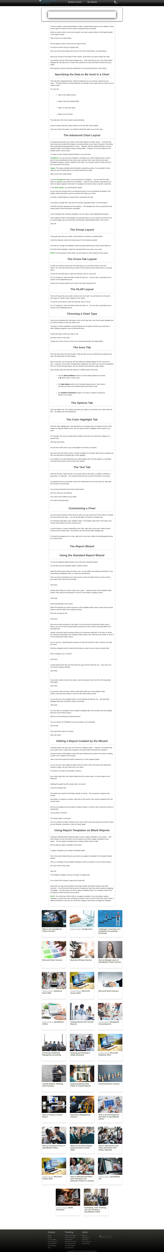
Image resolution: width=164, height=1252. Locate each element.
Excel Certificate (69, 1247)
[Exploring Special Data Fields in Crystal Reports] (82, 1093)
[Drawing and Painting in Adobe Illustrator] (82, 1062)
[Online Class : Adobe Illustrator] (68, 1217)
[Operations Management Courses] (82, 1124)
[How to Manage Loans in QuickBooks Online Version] (110, 969)
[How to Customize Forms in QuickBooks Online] (54, 1155)
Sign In (50, 1235)
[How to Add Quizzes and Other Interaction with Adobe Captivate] (110, 1155)
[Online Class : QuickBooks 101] (110, 1186)
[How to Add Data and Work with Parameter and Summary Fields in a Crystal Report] (82, 1186)
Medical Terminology (70, 1235)
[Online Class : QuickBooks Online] (54, 1031)
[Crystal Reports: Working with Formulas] (54, 1093)
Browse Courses (74, 2)
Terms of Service (86, 1241)
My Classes (92, 2)
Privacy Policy (85, 1243)
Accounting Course (70, 1237)
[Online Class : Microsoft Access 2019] (82, 1000)
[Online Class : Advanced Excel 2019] (54, 1000)
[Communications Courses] (110, 1093)
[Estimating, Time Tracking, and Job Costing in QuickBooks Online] (96, 1217)
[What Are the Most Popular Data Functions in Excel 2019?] (82, 1155)
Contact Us (85, 1239)
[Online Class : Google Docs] (82, 938)
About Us (84, 1235)
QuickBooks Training (70, 1241)
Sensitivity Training (70, 1245)
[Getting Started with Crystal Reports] (82, 1031)
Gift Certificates (52, 1245)
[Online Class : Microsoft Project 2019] (54, 1186)
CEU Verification (52, 1243)
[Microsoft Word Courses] (110, 1000)
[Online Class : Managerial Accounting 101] (110, 1031)
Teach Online (85, 1237)
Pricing (50, 1237)
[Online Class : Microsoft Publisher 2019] (110, 1062)
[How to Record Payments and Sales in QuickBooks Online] (110, 1124)
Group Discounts (52, 1241)
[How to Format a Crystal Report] (54, 1124)
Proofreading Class (70, 1243)
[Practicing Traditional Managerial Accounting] (54, 1062)
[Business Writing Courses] (82, 969)
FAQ (49, 1247)
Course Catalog (52, 1239)
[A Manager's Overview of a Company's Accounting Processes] (110, 938)
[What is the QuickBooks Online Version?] (54, 938)
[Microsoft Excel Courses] (54, 969)
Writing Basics (69, 1239)
